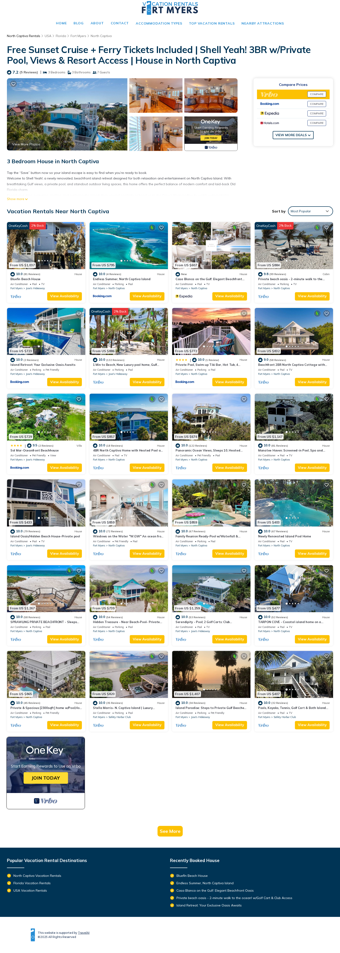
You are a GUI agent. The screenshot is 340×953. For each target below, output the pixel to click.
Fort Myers (78, 36)
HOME (61, 23)
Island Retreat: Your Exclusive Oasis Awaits (42, 365)
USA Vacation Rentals (30, 890)
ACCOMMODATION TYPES (159, 23)
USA (48, 36)
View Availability (64, 296)
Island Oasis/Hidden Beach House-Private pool (45, 536)
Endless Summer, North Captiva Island (122, 279)
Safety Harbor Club (119, 717)
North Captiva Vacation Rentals (37, 876)
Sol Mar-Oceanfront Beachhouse (34, 450)
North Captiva (101, 36)
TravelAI (84, 932)
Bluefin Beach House (25, 279)
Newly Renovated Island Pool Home (284, 536)
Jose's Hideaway (35, 288)
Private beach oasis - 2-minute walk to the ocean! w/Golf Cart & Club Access (234, 898)
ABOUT (97, 23)
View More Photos (26, 144)
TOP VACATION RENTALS (212, 23)
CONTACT (120, 23)
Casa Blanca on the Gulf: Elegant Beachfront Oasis (215, 890)
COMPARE (317, 94)
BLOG (78, 23)
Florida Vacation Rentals (32, 883)
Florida (61, 36)
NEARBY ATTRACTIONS (262, 23)
